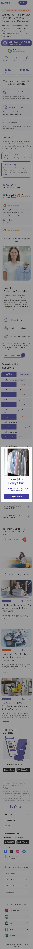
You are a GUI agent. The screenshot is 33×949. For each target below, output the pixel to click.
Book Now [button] (16, 496)
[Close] (29, 449)
